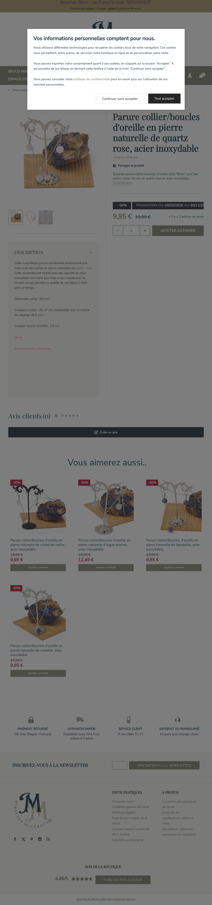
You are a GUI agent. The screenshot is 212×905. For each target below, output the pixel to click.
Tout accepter (164, 98)
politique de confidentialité (91, 79)
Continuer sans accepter (120, 98)
